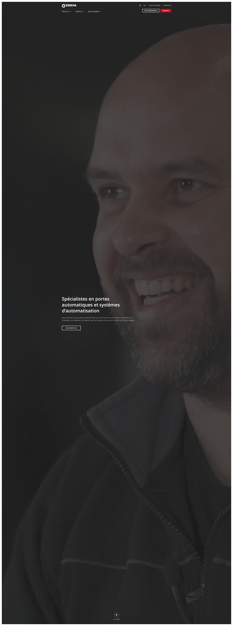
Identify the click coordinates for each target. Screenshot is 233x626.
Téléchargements (150, 10)
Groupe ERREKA (154, 5)
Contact (165, 10)
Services (78, 12)
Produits (65, 12)
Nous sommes (93, 12)
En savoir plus (71, 328)
